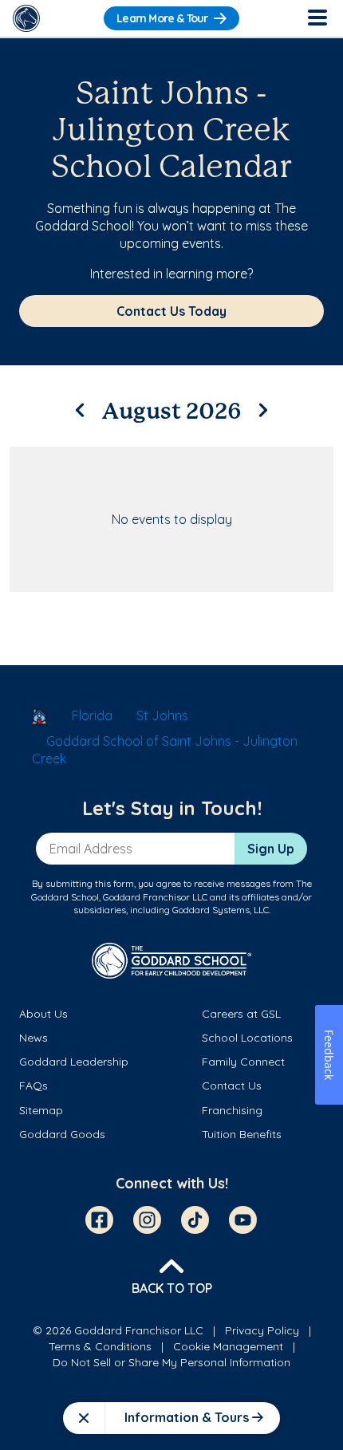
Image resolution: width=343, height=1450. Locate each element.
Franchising (232, 1110)
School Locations (247, 1037)
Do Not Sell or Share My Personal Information (171, 1362)
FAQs (33, 1085)
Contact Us (232, 1085)
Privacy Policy (262, 1330)
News (33, 1037)
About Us (43, 1014)
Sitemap (41, 1110)
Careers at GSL (241, 1014)
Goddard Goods (62, 1134)
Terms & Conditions (100, 1346)
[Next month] (263, 407)
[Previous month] (80, 407)
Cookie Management (228, 1346)
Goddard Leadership (73, 1061)
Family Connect (243, 1061)
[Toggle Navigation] (316, 18)
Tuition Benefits (242, 1134)
